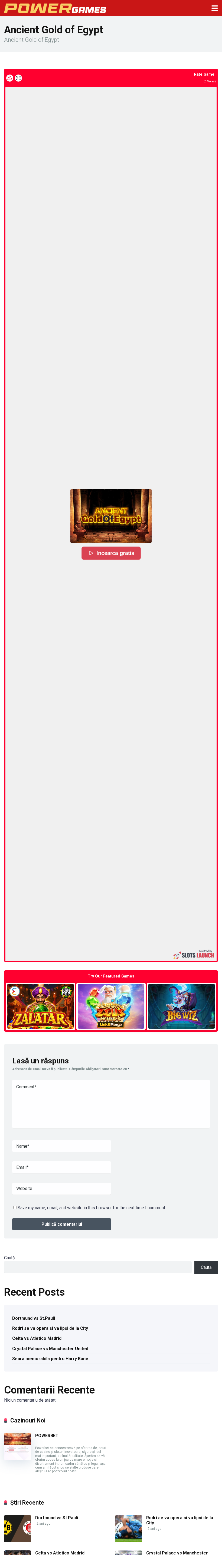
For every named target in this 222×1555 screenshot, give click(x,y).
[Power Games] (55, 7)
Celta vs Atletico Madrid (36, 1338)
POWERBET (46, 1435)
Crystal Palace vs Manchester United (50, 1348)
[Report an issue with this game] (9, 78)
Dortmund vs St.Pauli (33, 1318)
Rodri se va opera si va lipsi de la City (50, 1328)
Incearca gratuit (40, 1006)
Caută (9, 1257)
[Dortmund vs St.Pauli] (17, 1540)
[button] (111, 516)
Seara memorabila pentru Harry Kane (50, 1358)
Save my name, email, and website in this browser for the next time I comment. (92, 1207)
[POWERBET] (17, 1458)
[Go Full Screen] (18, 78)
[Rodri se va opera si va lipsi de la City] (128, 1540)
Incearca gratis (115, 553)
